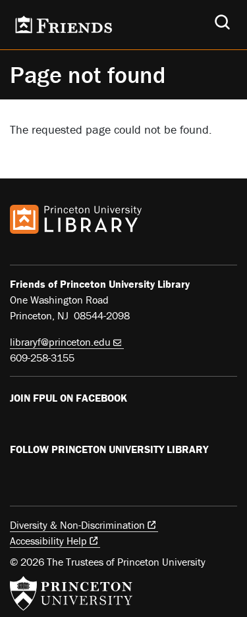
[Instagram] (79, 476)
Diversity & (77, 524)
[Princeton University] (71, 593)
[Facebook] (17, 425)
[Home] (62, 24)
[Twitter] (48, 476)
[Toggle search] (222, 22)
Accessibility (48, 540)
